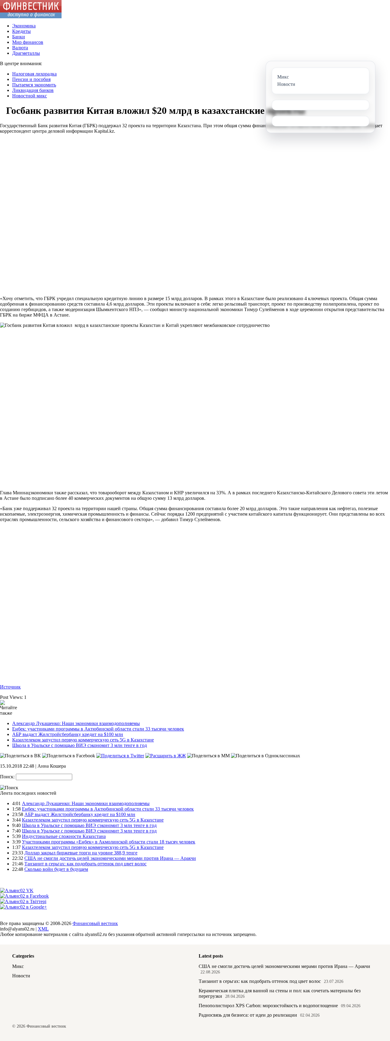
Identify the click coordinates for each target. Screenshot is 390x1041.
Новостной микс (29, 95)
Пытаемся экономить (34, 84)
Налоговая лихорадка (34, 73)
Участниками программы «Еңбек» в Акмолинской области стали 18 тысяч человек (108, 841)
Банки (18, 36)
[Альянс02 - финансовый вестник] (31, 16)
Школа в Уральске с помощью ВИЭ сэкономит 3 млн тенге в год (79, 745)
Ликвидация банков (33, 90)
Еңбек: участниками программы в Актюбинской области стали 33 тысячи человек (98, 728)
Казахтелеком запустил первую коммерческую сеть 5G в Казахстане (83, 739)
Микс (18, 966)
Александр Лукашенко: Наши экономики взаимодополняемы (76, 723)
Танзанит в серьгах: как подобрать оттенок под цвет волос (85, 863)
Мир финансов (27, 42)
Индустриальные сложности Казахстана (64, 836)
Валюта (20, 47)
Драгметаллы (26, 53)
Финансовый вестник (95, 923)
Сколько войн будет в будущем (56, 869)
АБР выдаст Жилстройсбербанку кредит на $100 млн (67, 734)
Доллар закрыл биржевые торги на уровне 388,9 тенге (80, 852)
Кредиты (21, 31)
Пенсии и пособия (31, 79)
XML (43, 928)
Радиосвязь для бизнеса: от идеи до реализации (248, 1015)
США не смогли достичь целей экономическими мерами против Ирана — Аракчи (110, 858)
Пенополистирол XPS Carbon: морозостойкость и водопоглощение (268, 1005)
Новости (21, 975)
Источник (10, 686)
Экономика (24, 25)
